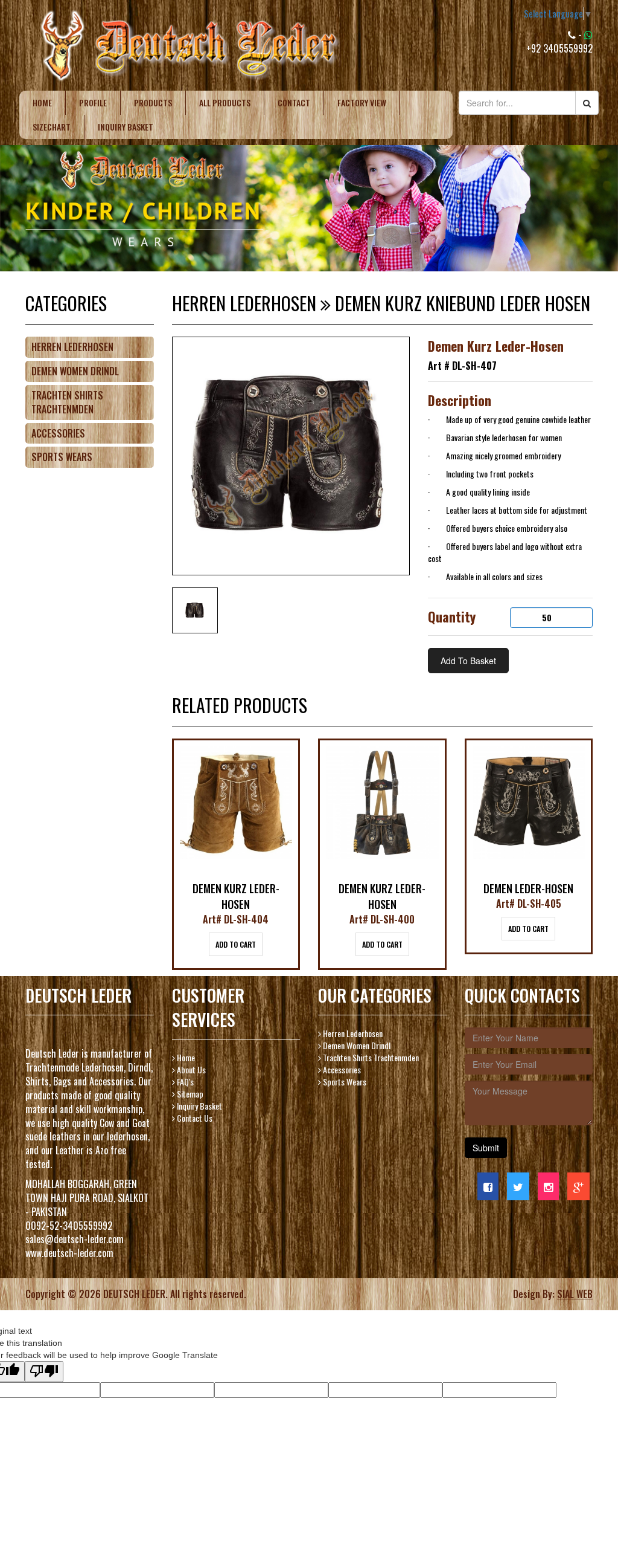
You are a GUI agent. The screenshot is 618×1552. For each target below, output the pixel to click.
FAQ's (184, 1081)
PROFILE (93, 102)
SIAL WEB (575, 1294)
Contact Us (193, 1117)
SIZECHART (52, 126)
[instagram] (548, 1186)
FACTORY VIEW (361, 102)
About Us (190, 1069)
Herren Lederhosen (72, 347)
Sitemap (189, 1093)
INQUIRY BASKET (125, 126)
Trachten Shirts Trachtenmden (67, 402)
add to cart (235, 944)
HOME (42, 102)
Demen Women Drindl (75, 371)
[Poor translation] (44, 1371)
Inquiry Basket (198, 1105)
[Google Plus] (578, 1186)
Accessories (58, 433)
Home (185, 1057)
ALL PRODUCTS (224, 102)
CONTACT (294, 102)
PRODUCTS (153, 102)
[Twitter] (518, 1186)
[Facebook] (488, 1186)
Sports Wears (61, 457)
